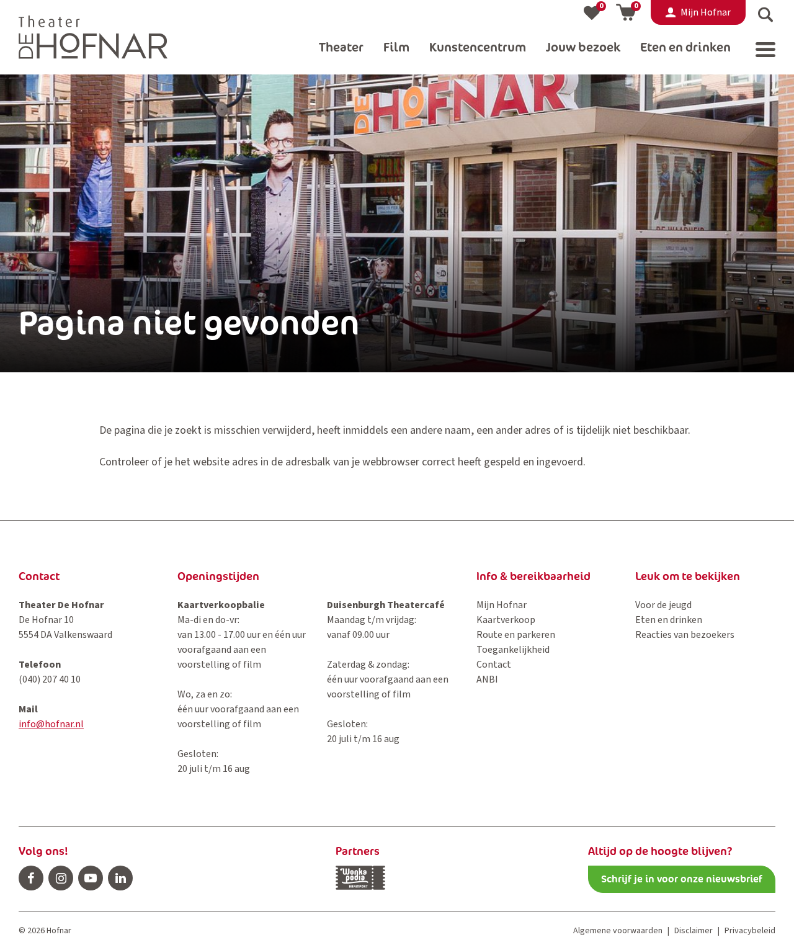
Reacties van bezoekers (684, 635)
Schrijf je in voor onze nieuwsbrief (681, 878)
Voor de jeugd (663, 605)
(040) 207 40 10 (50, 679)
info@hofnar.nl (51, 724)
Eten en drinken (668, 620)
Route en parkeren (515, 635)
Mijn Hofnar (501, 605)
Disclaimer (693, 931)
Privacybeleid (750, 931)
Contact (493, 664)
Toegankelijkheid (513, 649)
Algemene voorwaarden (617, 931)
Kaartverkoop (505, 620)
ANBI (487, 679)
